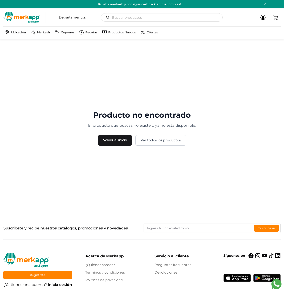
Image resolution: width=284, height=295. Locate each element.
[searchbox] (163, 17)
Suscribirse (266, 228)
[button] (276, 17)
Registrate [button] (37, 275)
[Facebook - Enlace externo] (251, 255)
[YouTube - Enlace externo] (264, 255)
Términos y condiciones (105, 272)
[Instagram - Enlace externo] (257, 255)
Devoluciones (166, 272)
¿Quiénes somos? (100, 265)
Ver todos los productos (161, 140)
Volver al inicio (115, 140)
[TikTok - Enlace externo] (271, 255)
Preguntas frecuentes (173, 265)
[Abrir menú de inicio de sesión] (263, 17)
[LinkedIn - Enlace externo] (277, 255)
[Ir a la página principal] (21, 17)
